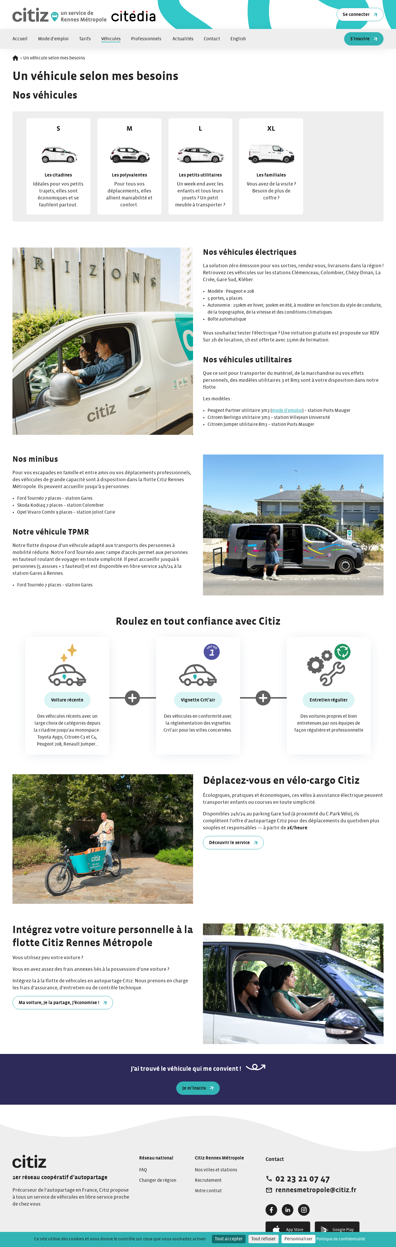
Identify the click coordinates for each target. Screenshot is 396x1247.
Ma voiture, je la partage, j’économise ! (59, 1002)
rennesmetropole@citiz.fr (315, 1190)
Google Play (343, 1230)
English (238, 39)
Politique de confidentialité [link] (340, 1239)
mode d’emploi (287, 410)
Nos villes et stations (216, 1170)
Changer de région (157, 1180)
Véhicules (111, 39)
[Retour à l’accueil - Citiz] (84, 14)
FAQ (143, 1170)
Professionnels (146, 39)
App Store (294, 1230)
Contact (212, 39)
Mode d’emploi (53, 39)
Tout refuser (263, 1239)
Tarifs (85, 39)
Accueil (20, 39)
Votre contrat (208, 1190)
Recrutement (208, 1180)
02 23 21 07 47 (302, 1178)
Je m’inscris (194, 1088)
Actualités (182, 39)
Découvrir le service (229, 842)
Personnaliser (298, 1239)
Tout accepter (229, 1239)
